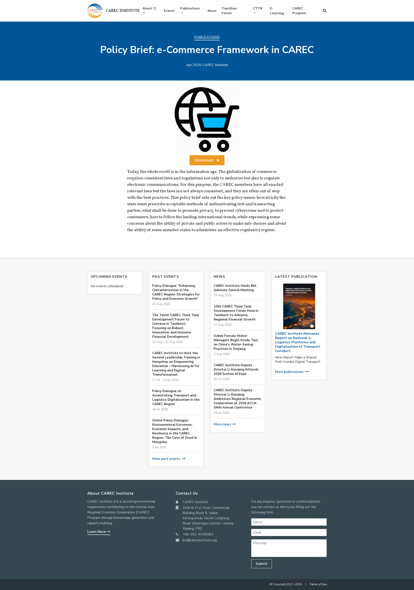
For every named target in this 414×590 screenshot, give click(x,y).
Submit (261, 563)
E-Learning (277, 11)
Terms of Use (318, 584)
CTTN (257, 8)
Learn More (97, 531)
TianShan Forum (229, 11)
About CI (149, 8)
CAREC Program (299, 11)
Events (169, 11)
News (212, 11)
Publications (190, 8)
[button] (207, 160)
